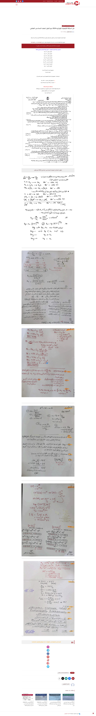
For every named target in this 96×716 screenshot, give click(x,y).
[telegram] (16, 1)
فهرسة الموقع (61, 1)
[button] (69, 678)
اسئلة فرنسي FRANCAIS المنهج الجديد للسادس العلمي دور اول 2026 (42, 704)
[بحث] (16, 4)
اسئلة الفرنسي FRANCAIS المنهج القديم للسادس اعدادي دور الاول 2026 (28, 704)
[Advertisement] (48, 16)
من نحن (44, 1)
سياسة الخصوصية (50, 1)
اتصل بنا (55, 1)
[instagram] (18, 1)
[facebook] (22, 1)
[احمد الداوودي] (73, 3)
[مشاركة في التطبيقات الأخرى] (59, 678)
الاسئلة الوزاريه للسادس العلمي (63, 672)
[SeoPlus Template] (79, 714)
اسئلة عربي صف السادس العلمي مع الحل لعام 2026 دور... (68, 704)
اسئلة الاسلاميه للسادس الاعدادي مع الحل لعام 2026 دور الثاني (55, 704)
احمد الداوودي (69, 31)
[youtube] (20, 1)
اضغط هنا (40, 42)
